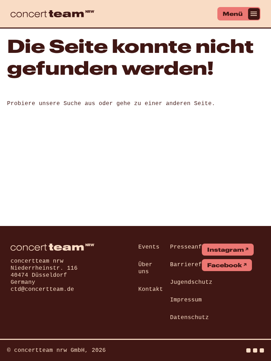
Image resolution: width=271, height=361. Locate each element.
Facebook (224, 265)
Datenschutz (189, 317)
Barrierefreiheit (198, 265)
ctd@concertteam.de (42, 289)
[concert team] (52, 13)
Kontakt (150, 289)
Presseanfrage (193, 247)
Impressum (186, 300)
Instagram (225, 249)
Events (148, 247)
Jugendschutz (191, 282)
